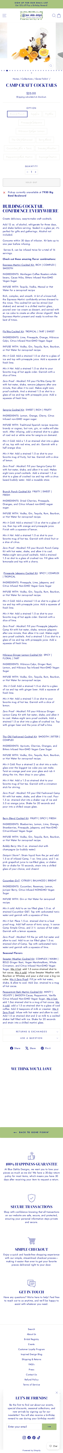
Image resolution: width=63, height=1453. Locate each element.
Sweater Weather (47, 148)
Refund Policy (31, 1379)
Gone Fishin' (41, 78)
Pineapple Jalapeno (31, 122)
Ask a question (31, 1038)
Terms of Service (31, 1384)
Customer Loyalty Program (31, 1349)
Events (31, 1344)
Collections (27, 78)
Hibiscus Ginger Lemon (31, 131)
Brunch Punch (17, 114)
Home (16, 78)
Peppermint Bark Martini (19, 157)
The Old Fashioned (22, 140)
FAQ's (32, 1364)
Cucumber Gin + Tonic (19, 148)
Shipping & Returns (31, 1359)
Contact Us (31, 1374)
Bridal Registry (31, 1339)
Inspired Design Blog (31, 1354)
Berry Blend (45, 140)
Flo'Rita (49, 114)
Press (31, 1369)
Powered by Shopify (31, 1450)
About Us (31, 1334)
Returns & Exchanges (31, 1031)
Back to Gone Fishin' (33, 1132)
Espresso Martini (48, 157)
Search (31, 1329)
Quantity (31, 166)
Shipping (20, 96)
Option (31, 108)
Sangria (35, 114)
